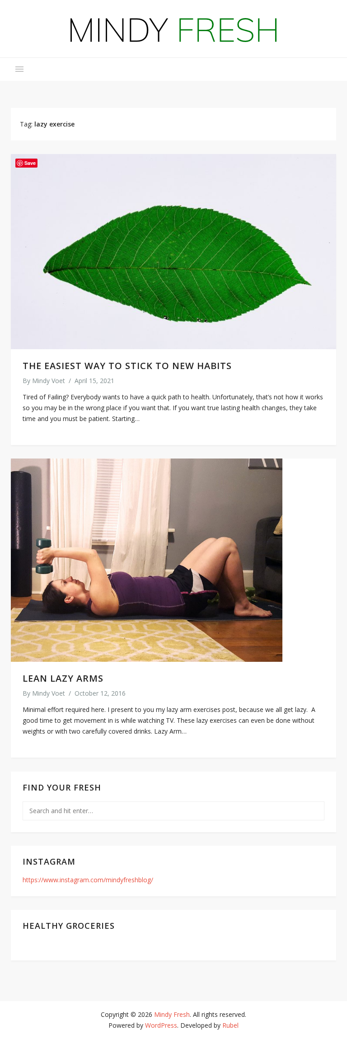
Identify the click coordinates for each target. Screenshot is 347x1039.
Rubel (230, 1025)
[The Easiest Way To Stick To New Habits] (173, 251)
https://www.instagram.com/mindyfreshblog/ (88, 879)
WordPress (161, 1025)
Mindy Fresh (172, 1014)
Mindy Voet (48, 380)
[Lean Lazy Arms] (173, 560)
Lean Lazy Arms (63, 678)
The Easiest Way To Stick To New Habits (127, 366)
